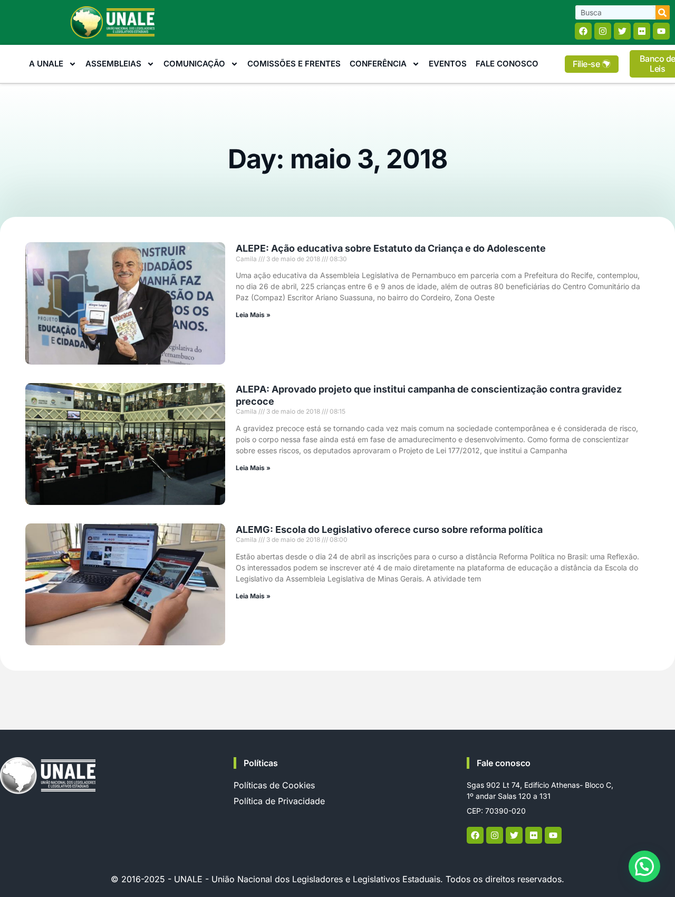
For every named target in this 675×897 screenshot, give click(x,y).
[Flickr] (641, 31)
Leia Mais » (253, 315)
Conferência (378, 64)
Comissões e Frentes (294, 64)
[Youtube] (661, 31)
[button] (644, 866)
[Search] (662, 12)
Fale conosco (504, 763)
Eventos (448, 64)
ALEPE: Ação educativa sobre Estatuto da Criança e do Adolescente (391, 248)
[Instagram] (602, 31)
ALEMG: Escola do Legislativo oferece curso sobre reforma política (389, 529)
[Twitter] (622, 31)
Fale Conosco (507, 64)
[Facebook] (583, 31)
